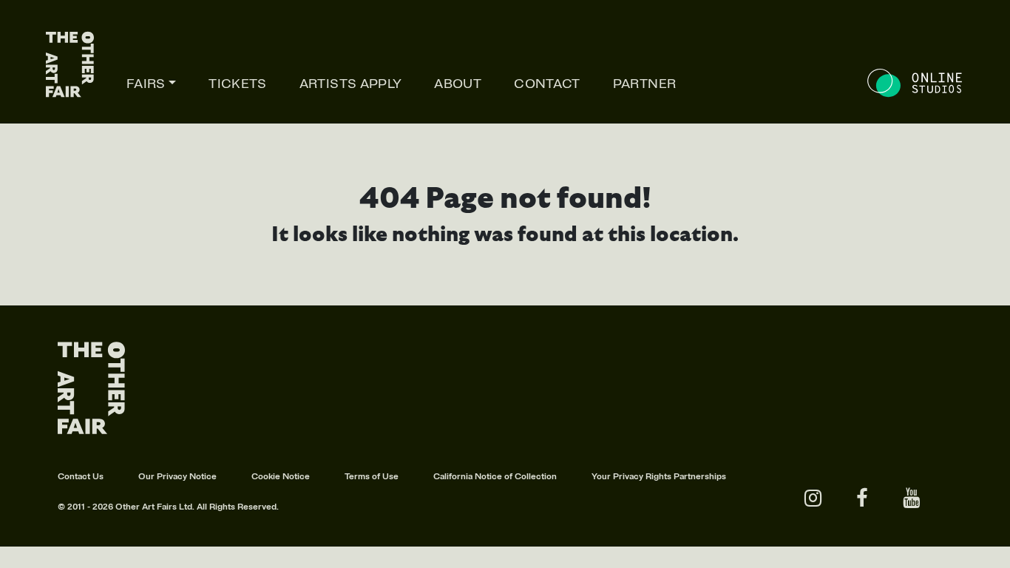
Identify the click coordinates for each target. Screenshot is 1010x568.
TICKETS (238, 83)
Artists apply (350, 83)
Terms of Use (372, 476)
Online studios (915, 83)
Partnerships (700, 476)
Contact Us (81, 476)
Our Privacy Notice (177, 476)
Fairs (146, 83)
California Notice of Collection (495, 476)
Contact (547, 83)
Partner (645, 83)
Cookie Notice (280, 476)
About (457, 83)
